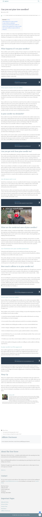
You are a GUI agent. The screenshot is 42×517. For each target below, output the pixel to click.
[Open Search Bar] (38, 1)
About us (3, 470)
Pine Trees (5, 430)
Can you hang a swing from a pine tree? (12, 434)
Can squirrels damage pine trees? (11, 432)
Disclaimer (3, 508)
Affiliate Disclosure (5, 510)
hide (8, 19)
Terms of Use (4, 506)
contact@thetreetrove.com (11, 481)
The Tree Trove (19, 515)
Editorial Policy (5, 502)
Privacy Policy (4, 504)
